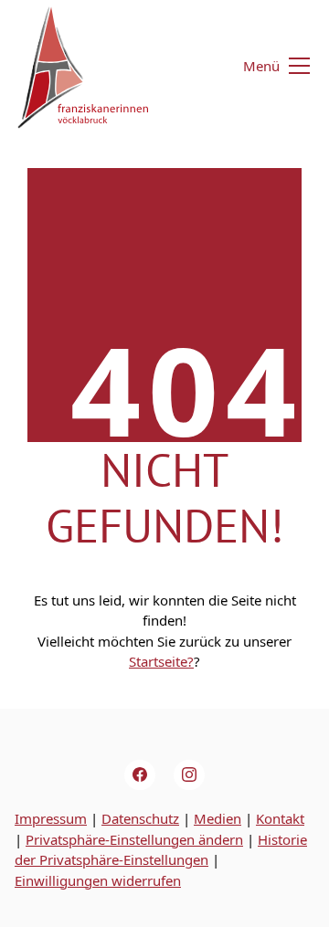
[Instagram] (189, 775)
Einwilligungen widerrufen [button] (98, 880)
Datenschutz (140, 818)
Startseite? (161, 661)
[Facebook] (139, 775)
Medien (217, 818)
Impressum (51, 818)
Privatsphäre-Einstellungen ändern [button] (134, 839)
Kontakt (280, 818)
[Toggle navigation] (265, 66)
